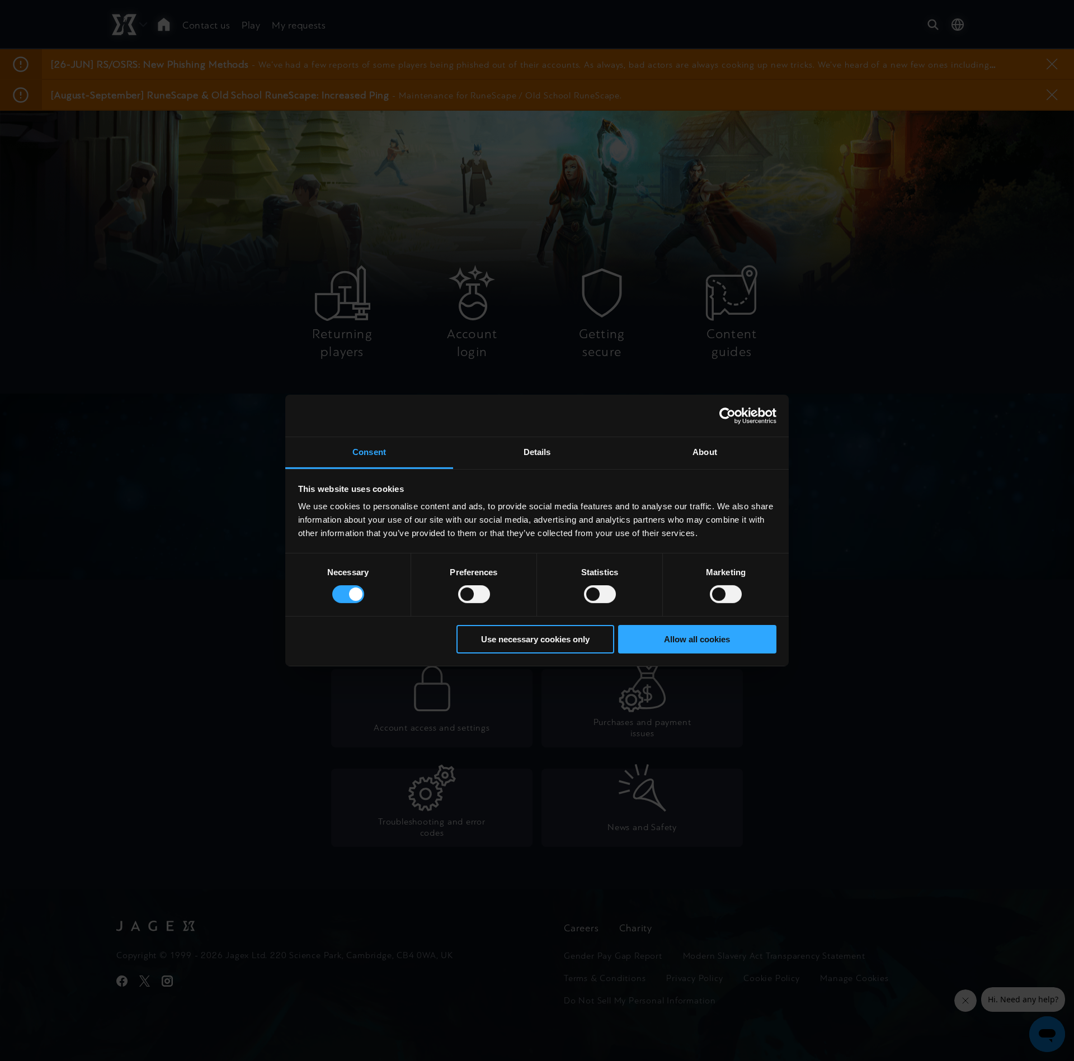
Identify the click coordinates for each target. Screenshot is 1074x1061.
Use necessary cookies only (535, 639)
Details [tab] (537, 452)
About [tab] (705, 452)
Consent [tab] (369, 452)
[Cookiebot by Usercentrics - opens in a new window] (727, 415)
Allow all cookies (697, 639)
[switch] (474, 594)
